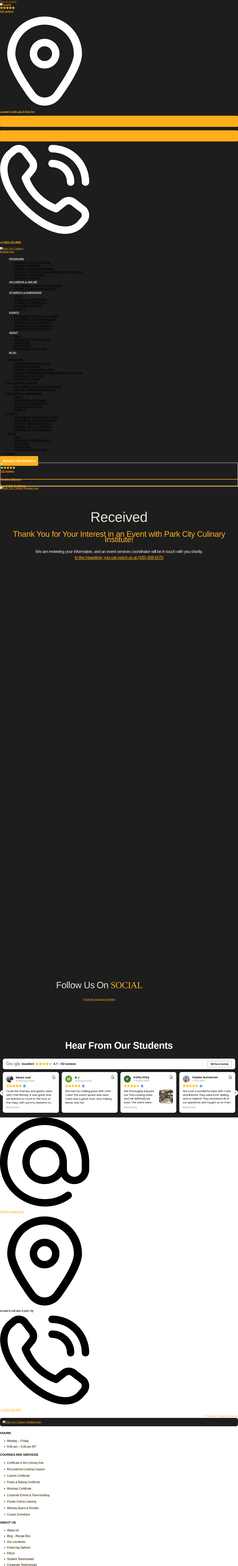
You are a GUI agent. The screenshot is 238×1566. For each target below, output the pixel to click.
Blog (12, 352)
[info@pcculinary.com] (44, 1205)
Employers (22, 345)
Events (14, 312)
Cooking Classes (119, 123)
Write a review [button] (219, 1064)
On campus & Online (23, 282)
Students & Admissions (25, 292)
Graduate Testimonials (32, 339)
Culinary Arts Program (32, 262)
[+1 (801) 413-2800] (44, 233)
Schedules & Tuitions (30, 299)
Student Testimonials (31, 302)
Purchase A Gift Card (30, 348)
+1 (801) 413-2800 (10, 242)
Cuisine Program (27, 265)
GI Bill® (19, 308)
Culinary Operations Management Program (48, 272)
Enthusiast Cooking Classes (36, 316)
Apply (18, 296)
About (13, 332)
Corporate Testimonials (33, 328)
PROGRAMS (16, 259)
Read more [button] (71, 1107)
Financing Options (28, 305)
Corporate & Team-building (35, 319)
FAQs (17, 336)
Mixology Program (29, 275)
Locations (22, 342)
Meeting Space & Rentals (33, 325)
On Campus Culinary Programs (38, 285)
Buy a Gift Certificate (119, 138)
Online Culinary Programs (35, 288)
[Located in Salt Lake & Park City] (44, 104)
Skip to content (8, 1)
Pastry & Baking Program (34, 268)
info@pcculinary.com (12, 1211)
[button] (235, 1093)
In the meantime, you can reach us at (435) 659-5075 (119, 557)
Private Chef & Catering (32, 322)
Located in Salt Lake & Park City (17, 111)
